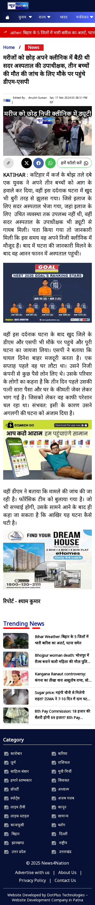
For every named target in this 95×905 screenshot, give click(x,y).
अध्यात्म (62, 789)
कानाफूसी (16, 824)
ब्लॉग (60, 824)
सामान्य (62, 815)
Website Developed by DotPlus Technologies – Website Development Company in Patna (47, 897)
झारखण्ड (16, 842)
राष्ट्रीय (61, 842)
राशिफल (63, 762)
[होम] (15, 7)
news (33, 47)
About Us (67, 872)
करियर (61, 753)
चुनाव (23, 16)
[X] (26, 163)
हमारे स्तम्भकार (20, 780)
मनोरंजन (82, 16)
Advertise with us (32, 872)
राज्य (43, 16)
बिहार (14, 833)
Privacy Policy (32, 880)
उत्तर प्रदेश (17, 851)
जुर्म (12, 762)
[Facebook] (38, 163)
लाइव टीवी (16, 806)
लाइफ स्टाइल (18, 815)
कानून (61, 806)
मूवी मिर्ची (64, 771)
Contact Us (65, 880)
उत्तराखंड (64, 851)
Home (9, 47)
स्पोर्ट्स (14, 798)
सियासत (62, 780)
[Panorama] (47, 559)
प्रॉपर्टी (13, 789)
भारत (63, 16)
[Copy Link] (8, 163)
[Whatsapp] (50, 163)
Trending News (23, 623)
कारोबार (15, 753)
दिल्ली (62, 833)
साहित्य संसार (18, 771)
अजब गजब (65, 798)
